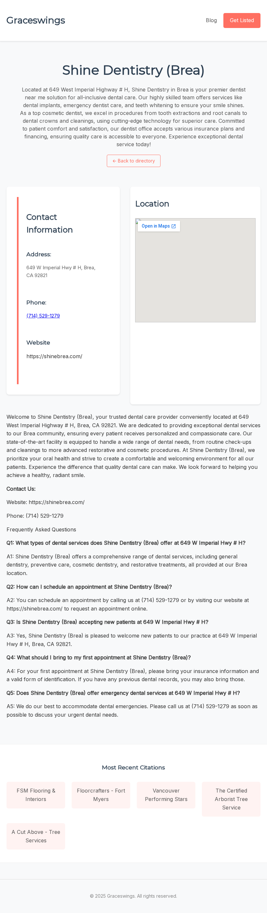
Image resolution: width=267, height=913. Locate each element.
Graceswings (36, 20)
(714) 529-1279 (43, 316)
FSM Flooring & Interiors (36, 794)
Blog (211, 20)
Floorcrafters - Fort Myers (101, 794)
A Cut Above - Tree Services (35, 836)
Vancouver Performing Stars (166, 794)
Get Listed (242, 20)
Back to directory (133, 160)
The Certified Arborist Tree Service (231, 798)
